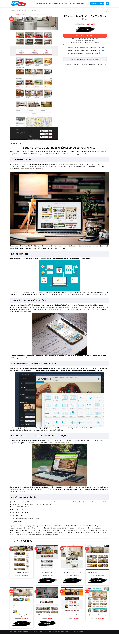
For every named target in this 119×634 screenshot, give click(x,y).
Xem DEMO (85, 29)
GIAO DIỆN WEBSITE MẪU (43, 3)
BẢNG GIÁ (57, 3)
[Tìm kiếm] (86, 3)
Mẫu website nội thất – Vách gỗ (97, 615)
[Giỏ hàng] (107, 3)
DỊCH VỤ (64, 3)
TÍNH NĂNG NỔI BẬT (15, 143)
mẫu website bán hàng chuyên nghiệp (41, 164)
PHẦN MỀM (80, 3)
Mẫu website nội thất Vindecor (21, 572)
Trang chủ (13, 11)
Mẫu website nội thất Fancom (72, 615)
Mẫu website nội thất (47, 572)
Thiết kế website (24, 11)
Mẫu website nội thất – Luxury (46, 615)
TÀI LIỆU (72, 3)
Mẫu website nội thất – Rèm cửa (72, 572)
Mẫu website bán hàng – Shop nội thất (21, 615)
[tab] (15, 143)
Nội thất (33, 11)
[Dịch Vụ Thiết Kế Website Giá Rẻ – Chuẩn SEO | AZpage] (18, 3)
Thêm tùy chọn (67, 44)
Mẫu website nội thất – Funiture (97, 572)
